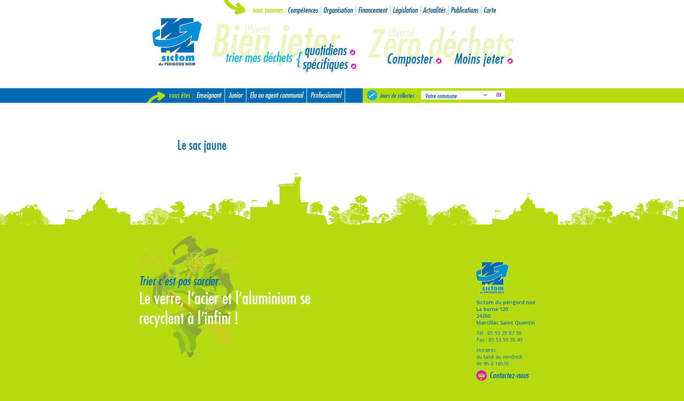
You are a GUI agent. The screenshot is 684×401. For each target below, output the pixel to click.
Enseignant (208, 95)
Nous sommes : (269, 10)
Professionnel (325, 95)
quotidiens (325, 51)
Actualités (434, 10)
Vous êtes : (181, 95)
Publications (464, 10)
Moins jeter (479, 59)
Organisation (338, 10)
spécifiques (324, 65)
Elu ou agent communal (276, 95)
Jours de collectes (396, 96)
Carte (489, 10)
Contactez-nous (509, 375)
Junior (235, 95)
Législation (405, 10)
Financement (372, 10)
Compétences (302, 10)
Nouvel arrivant (168, 110)
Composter (409, 59)
